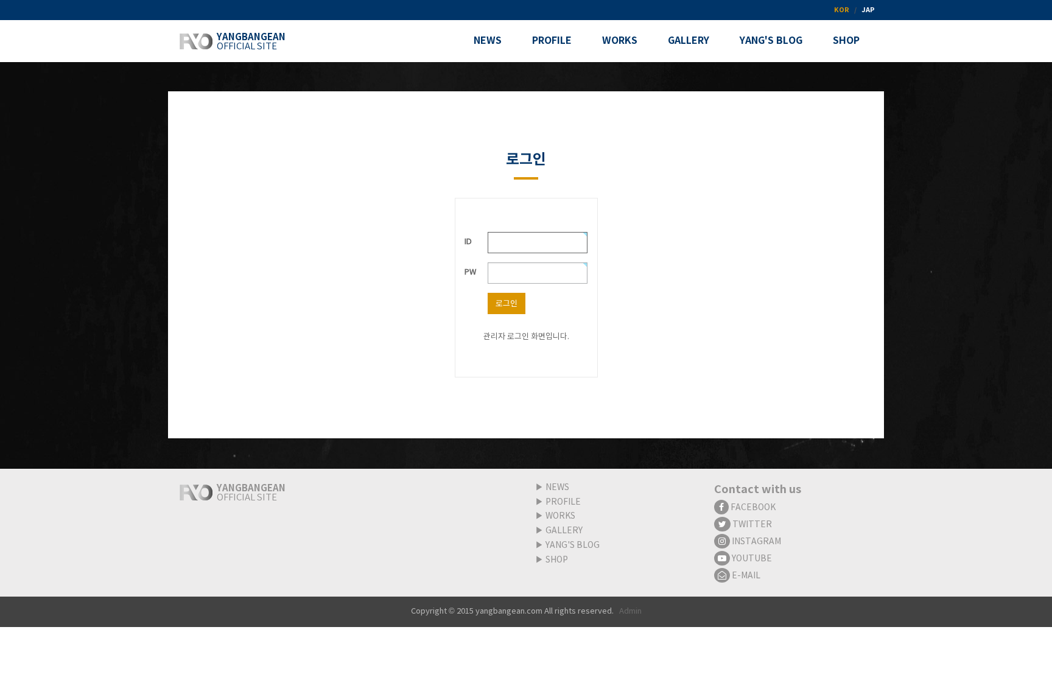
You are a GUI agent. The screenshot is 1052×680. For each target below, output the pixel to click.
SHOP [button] (846, 41)
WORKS (560, 516)
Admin (630, 611)
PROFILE (563, 502)
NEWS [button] (488, 41)
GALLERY (564, 531)
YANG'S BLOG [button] (771, 41)
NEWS (557, 487)
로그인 (506, 304)
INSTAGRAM (755, 542)
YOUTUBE (751, 559)
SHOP (556, 560)
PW (470, 272)
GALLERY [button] (688, 41)
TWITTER (751, 525)
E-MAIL (745, 576)
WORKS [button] (619, 41)
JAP (868, 10)
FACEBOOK (752, 508)
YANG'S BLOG (572, 545)
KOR (841, 10)
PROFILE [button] (552, 41)
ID (468, 242)
